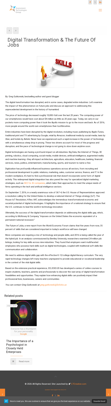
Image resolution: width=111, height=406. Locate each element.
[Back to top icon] (55, 377)
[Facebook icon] (90, 2)
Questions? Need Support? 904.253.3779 (55, 389)
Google (23, 334)
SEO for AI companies (34, 183)
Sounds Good (99, 401)
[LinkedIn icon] (100, 2)
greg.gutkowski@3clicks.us (53, 285)
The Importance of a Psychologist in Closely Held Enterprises (19, 346)
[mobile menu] (100, 10)
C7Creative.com (78, 384)
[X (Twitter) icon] (95, 2)
